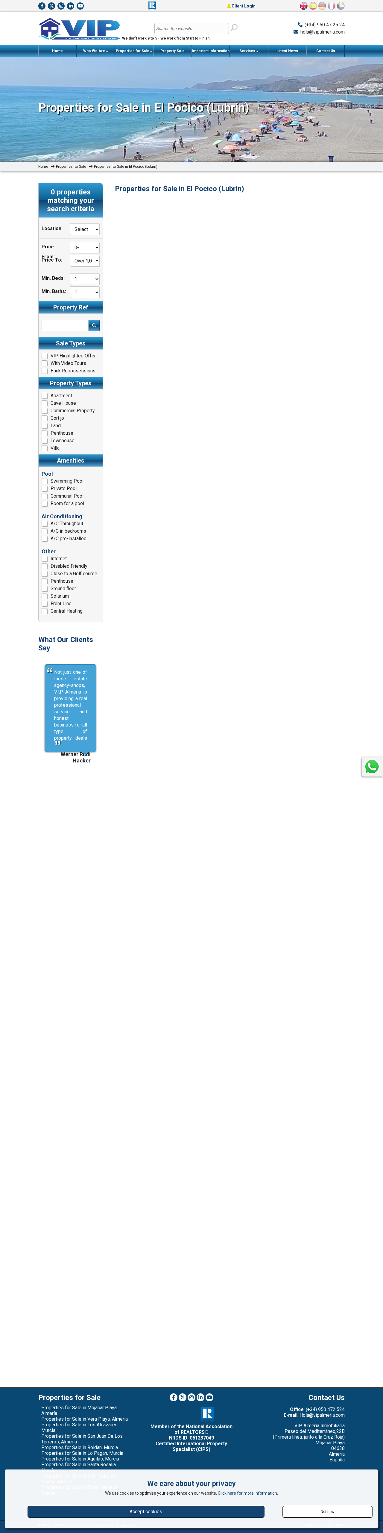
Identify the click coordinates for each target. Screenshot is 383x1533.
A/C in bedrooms (68, 531)
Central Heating (67, 611)
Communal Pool (67, 496)
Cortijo (57, 418)
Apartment (61, 395)
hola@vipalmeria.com (322, 32)
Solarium (60, 596)
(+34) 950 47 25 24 (325, 25)
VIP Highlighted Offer (73, 356)
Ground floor (63, 588)
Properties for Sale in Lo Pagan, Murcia (82, 1453)
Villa (55, 448)
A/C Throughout (67, 523)
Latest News (287, 51)
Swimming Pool (67, 481)
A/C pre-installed (68, 538)
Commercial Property (73, 410)
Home (57, 51)
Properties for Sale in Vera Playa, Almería (84, 1419)
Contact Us (325, 51)
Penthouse (62, 433)
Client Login (243, 6)
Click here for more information (247, 1493)
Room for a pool (67, 503)
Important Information (211, 51)
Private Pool (64, 488)
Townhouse (63, 440)
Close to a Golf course (74, 573)
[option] (70, 1011)
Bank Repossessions (73, 371)
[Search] (233, 28)
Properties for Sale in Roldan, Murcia (79, 1447)
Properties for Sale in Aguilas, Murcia (80, 1459)
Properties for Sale (133, 51)
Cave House (63, 403)
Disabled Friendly (69, 566)
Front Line (61, 603)
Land (56, 425)
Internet (59, 558)
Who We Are (94, 51)
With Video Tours (68, 363)
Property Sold (172, 51)
